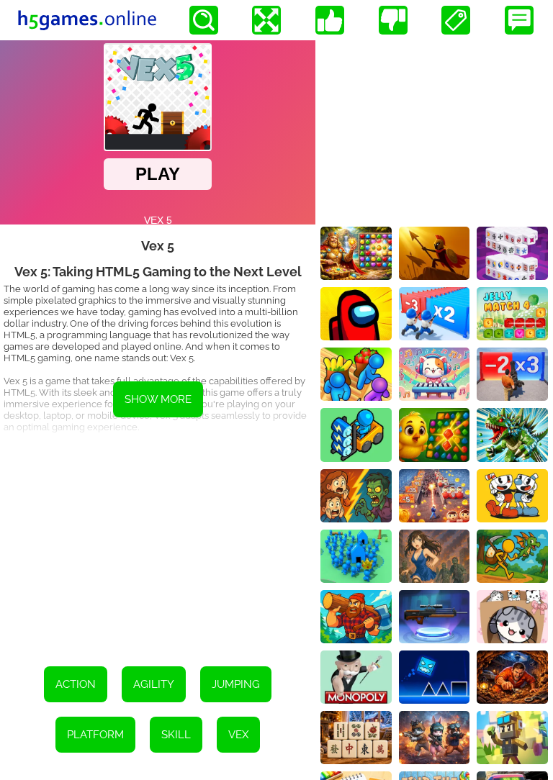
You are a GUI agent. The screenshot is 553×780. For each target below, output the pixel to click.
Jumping (236, 684)
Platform (95, 734)
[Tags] (455, 20)
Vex (238, 734)
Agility (153, 684)
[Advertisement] (157, 544)
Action (75, 684)
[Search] (203, 20)
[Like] (329, 20)
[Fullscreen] (266, 20)
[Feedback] (519, 20)
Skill (176, 734)
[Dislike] (393, 20)
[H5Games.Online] (87, 20)
